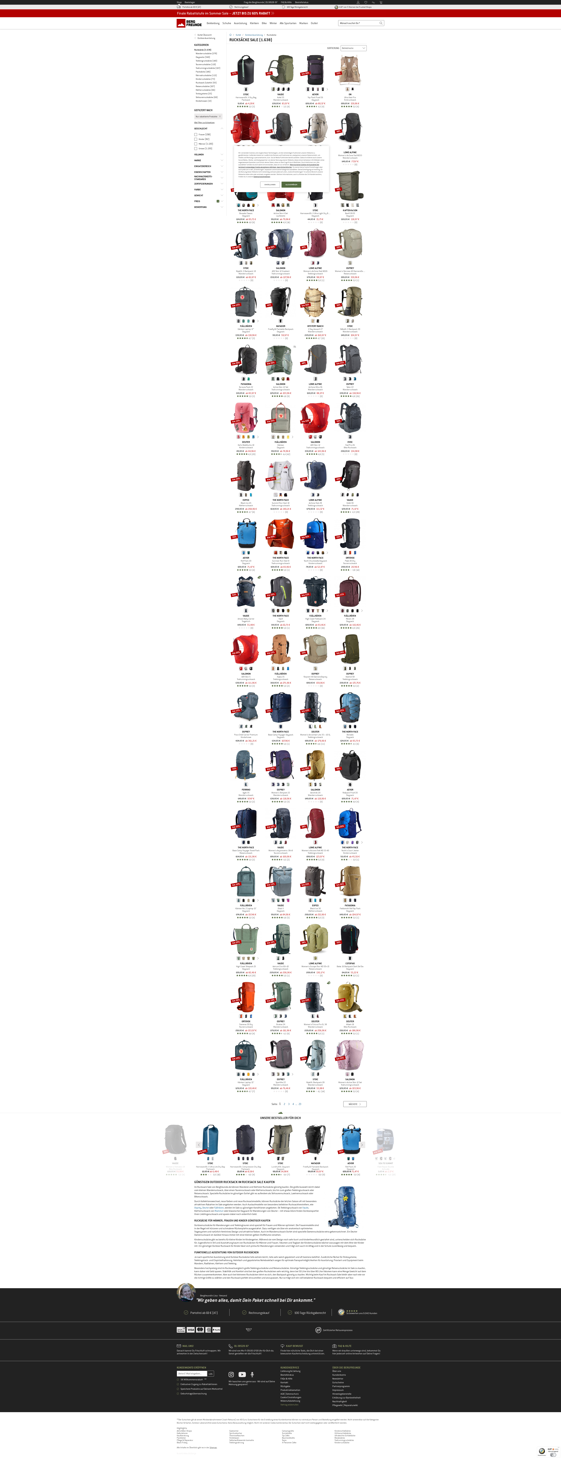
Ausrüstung (240, 23)
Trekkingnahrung (236, 1442)
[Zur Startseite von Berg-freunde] (190, 23)
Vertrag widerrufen (289, 1404)
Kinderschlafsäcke (343, 1431)
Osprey (197, 1207)
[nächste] (327, 89)
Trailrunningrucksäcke (344, 1440)
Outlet (314, 23)
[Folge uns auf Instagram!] (233, 1375)
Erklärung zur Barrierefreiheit (346, 1397)
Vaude (305, 1207)
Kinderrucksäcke (342, 1442)
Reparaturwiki (351, 1405)
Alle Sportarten (288, 23)
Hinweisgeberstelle (341, 1393)
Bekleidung (213, 23)
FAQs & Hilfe (286, 1378)
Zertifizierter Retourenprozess (338, 1330)
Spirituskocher (235, 1433)
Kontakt (284, 1382)
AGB (282, 1393)
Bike (264, 23)
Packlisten (181, 1438)
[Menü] (558, 1448)
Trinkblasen (234, 1438)
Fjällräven (219, 1207)
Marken (303, 23)
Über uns (336, 1371)
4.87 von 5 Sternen (355, 7)
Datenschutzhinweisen (262, 177)
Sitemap (213, 1447)
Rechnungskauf (241, 7)
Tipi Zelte (285, 1435)
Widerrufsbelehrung (290, 1400)
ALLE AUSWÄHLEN (291, 185)
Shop (179, 2)
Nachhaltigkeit (339, 1401)
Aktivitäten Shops (184, 1431)
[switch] (553, 1455)
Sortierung (333, 48)
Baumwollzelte (288, 1438)
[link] (208, 35)
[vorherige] (303, 89)
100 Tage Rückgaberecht (297, 7)
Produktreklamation (290, 1390)
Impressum (338, 1390)
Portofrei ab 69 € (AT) (191, 7)
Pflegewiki (337, 1405)
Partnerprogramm (341, 1386)
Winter (273, 23)
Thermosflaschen (236, 1435)
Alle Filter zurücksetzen (204, 122)
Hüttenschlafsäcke (343, 1433)
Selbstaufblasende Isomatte (241, 1440)
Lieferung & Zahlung (290, 1371)
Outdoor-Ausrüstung (254, 35)
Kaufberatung (183, 1435)
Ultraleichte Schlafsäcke (345, 1435)
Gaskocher (234, 1431)
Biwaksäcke (340, 1438)
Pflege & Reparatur (185, 1440)
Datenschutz (292, 1393)
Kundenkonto (339, 1374)
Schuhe (227, 23)
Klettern (254, 23)
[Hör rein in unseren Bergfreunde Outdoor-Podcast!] (254, 1375)
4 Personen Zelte (289, 1442)
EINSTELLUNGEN (270, 185)
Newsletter (337, 1378)
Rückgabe (285, 1386)
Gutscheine (338, 1382)
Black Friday (182, 1442)
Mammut (219, 1211)
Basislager (190, 2)
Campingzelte (288, 1431)
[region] (281, 169)
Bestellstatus (287, 1374)
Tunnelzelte (287, 1433)
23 (300, 1104)
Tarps (284, 1440)
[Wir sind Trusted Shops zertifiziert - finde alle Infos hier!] (341, 1312)
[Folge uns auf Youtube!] (244, 1375)
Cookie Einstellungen (290, 1397)
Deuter (205, 1207)
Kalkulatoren (182, 1433)
